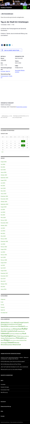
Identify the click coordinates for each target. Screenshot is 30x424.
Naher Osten (16, 336)
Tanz (25, 340)
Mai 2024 (3, 214)
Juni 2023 (3, 230)
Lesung (2, 304)
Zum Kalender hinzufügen (11, 50)
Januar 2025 (3, 193)
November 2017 (4, 276)
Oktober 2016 (4, 284)
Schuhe (11, 340)
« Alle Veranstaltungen (7, 14)
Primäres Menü (28, 7)
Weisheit (16, 342)
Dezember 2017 (4, 273)
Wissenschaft (17, 344)
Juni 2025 (3, 183)
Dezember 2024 (4, 196)
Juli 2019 (3, 265)
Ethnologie (4, 324)
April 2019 (3, 268)
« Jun (2, 151)
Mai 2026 (3, 167)
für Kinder (3, 71)
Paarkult (3, 307)
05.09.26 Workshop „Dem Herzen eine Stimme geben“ (13, 361)
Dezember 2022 (4, 241)
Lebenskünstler (21, 331)
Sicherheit (22, 340)
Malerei (13, 333)
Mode (21, 333)
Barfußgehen (11, 322)
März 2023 (3, 236)
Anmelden (3, 384)
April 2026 (3, 169)
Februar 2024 (4, 220)
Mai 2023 (3, 233)
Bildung (16, 322)
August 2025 (3, 180)
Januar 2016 (3, 289)
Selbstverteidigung (16, 340)
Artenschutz (5, 322)
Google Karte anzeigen (21, 107)
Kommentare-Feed (5, 389)
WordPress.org (4, 392)
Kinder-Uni (10, 329)
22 (23, 145)
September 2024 (4, 204)
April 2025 (3, 188)
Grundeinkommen (13, 326)
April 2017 (3, 278)
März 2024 (3, 217)
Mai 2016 (3, 286)
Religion (7, 340)
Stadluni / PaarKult (6, 7)
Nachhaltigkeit (7, 336)
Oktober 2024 (4, 201)
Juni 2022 (3, 244)
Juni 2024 (3, 212)
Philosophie (20, 338)
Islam (2, 329)
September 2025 (4, 177)
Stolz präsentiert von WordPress (16, 422)
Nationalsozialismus (25, 336)
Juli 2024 (3, 209)
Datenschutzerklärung (5, 422)
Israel (2, 302)
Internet (26, 326)
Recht (2, 340)
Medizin (17, 333)
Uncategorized (4, 312)
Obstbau (3, 338)
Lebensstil (5, 333)
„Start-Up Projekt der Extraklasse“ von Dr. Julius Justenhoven (14, 366)
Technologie (4, 342)
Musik (24, 333)
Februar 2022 (4, 246)
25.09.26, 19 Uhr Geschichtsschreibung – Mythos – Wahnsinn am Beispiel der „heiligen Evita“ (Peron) (14, 358)
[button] (2, 45)
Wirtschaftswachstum (6, 344)
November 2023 (4, 222)
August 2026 (3, 161)
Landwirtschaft (12, 331)
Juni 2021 (3, 252)
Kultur (25, 328)
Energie (20, 322)
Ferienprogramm (5, 76)
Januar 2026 (3, 172)
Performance (8, 338)
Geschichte (4, 326)
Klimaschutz (17, 329)
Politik (25, 338)
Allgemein (3, 299)
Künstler (4, 331)
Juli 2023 (3, 228)
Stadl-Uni (8, 71)
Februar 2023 (4, 238)
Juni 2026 (3, 164)
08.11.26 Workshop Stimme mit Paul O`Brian (11, 364)
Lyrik (10, 333)
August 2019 (3, 262)
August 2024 (3, 206)
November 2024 (4, 198)
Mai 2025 (3, 185)
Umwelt (10, 342)
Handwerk (21, 326)
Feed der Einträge (5, 387)
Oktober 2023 (4, 225)
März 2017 (3, 281)
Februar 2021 (4, 254)
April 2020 (3, 257)
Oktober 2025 (4, 175)
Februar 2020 (4, 260)
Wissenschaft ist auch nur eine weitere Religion (11, 369)
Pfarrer (14, 338)
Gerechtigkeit (18, 324)
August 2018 (3, 270)
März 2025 (3, 191)
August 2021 (3, 249)
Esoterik (26, 322)
